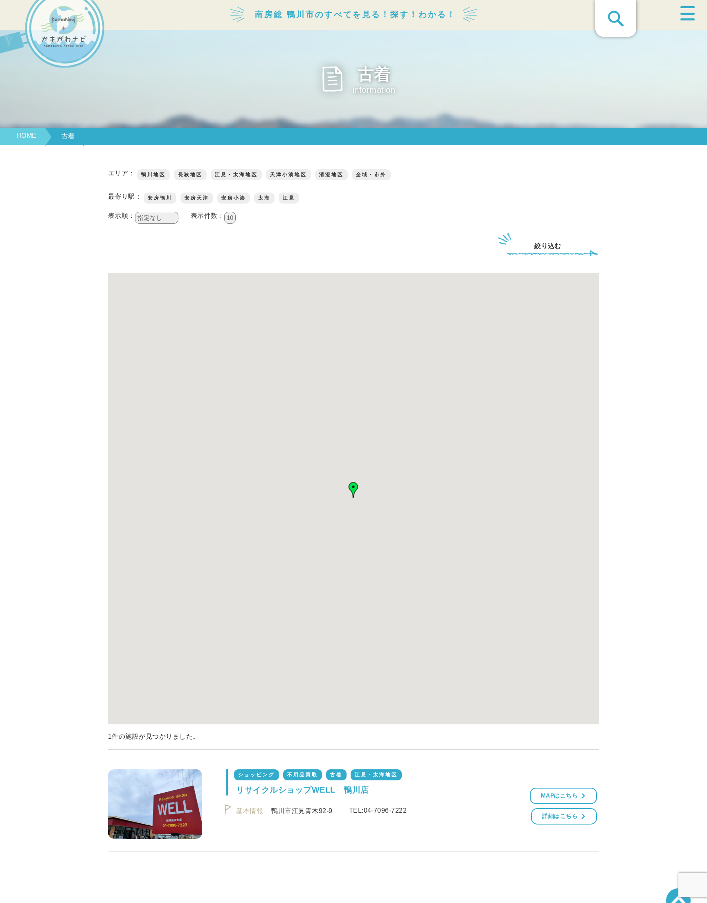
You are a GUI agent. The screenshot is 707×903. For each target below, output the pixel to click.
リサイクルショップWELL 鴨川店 (302, 789)
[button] (353, 490)
